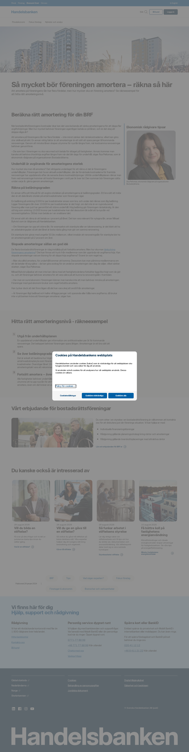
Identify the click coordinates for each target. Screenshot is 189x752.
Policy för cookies (65, 386)
